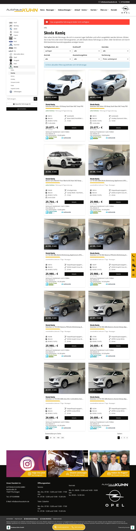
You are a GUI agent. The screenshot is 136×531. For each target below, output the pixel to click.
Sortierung (106, 55)
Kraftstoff (77, 47)
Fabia (12, 70)
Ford (15, 41)
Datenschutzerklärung (32, 518)
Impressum (18, 519)
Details (74, 128)
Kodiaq (13, 79)
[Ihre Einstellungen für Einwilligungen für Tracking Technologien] (132, 527)
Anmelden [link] (22, 109)
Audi (15, 23)
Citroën (16, 32)
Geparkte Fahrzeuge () (22, 104)
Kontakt (114, 10)
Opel (15, 57)
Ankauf (77, 10)
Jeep (15, 48)
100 (58, 438)
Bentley (16, 26)
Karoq (12, 76)
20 (50, 438)
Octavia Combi (15, 82)
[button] (61, 527)
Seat (15, 64)
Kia (14, 51)
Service (84, 10)
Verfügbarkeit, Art (51, 47)
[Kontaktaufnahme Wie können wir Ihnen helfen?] (133, 270)
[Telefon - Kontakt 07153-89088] (133, 255)
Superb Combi (15, 88)
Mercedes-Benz (18, 54)
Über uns (103, 10)
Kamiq (13, 73)
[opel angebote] (125, 13)
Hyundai (16, 45)
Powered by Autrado (124, 527)
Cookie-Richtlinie (46, 518)
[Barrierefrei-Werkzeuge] (8, 527)
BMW (15, 29)
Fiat (14, 38)
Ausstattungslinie (80, 55)
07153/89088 (14, 497)
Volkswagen (17, 92)
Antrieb (47, 55)
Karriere (93, 10)
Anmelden (9, 519)
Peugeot (16, 60)
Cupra (15, 35)
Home (42, 10)
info (45, 28)
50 (54, 438)
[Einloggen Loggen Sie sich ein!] (133, 275)
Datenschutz (57, 519)
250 (62, 438)
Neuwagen (50, 10)
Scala (12, 85)
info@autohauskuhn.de (20, 501)
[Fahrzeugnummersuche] (133, 260)
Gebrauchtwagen (64, 10)
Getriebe (105, 47)
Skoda (15, 67)
